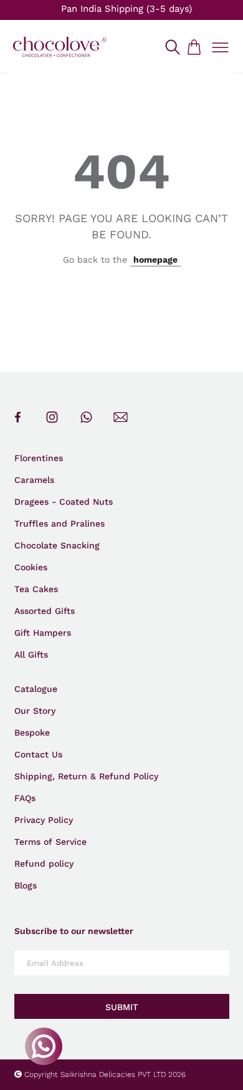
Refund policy (44, 864)
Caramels (34, 480)
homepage (155, 260)
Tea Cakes (36, 589)
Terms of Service (50, 842)
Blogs (25, 885)
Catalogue (35, 689)
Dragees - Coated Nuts (63, 502)
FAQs (25, 798)
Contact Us (38, 754)
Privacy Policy (43, 820)
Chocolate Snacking (57, 545)
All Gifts (31, 654)
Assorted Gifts (44, 611)
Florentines (38, 458)
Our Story (34, 711)
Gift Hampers (42, 633)
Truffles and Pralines (59, 523)
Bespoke (32, 732)
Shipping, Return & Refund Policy (86, 776)
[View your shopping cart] (193, 47)
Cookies (30, 567)
